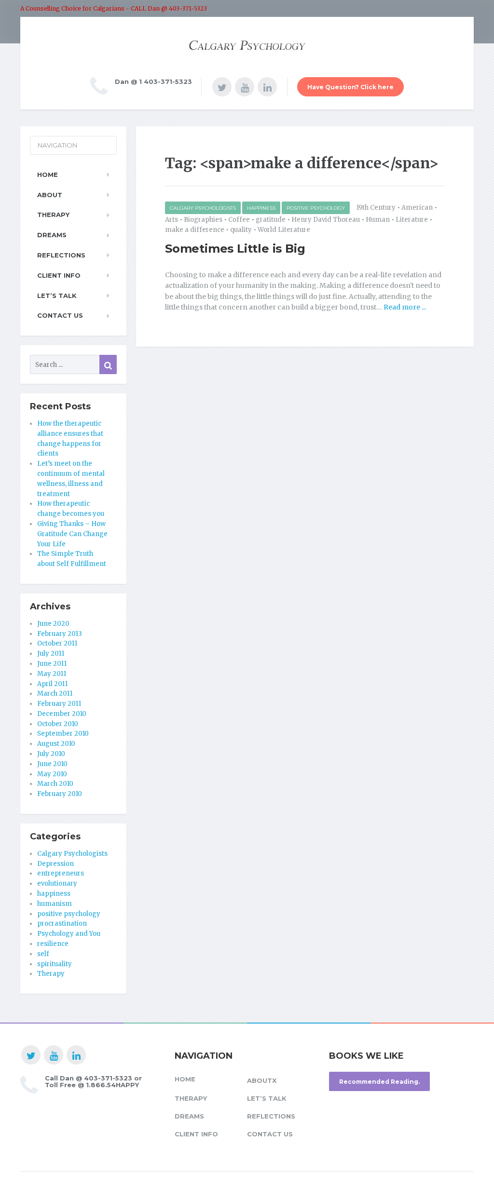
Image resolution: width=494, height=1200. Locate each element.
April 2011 (52, 684)
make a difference (194, 230)
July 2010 (51, 754)
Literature (412, 220)
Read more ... (404, 307)
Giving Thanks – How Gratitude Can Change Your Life (72, 534)
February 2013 (59, 634)
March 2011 (54, 693)
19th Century (376, 207)
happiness (261, 208)
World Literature (284, 230)
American (417, 207)
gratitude (271, 220)
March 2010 (55, 784)
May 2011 (51, 674)
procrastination (62, 923)
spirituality (54, 964)
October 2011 (57, 643)
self (43, 954)
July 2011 (50, 653)
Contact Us (60, 315)
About (49, 195)
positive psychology (316, 208)
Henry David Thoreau (325, 220)
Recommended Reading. (379, 1081)
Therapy (53, 214)
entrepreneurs (60, 873)
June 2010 (52, 764)
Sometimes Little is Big (235, 249)
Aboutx (261, 1080)
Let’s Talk (57, 295)
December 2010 (61, 714)
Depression (55, 864)
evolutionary (57, 883)
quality (241, 230)
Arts (171, 220)
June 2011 (52, 664)
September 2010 (63, 733)
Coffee (239, 220)
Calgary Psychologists (203, 208)
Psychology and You (68, 934)
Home (47, 174)
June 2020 (53, 624)
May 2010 (52, 774)
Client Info (59, 275)
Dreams (52, 235)
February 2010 (59, 794)
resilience (53, 944)
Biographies (203, 220)
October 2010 (57, 724)
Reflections (61, 255)
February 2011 (59, 704)
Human (378, 220)
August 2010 (56, 744)
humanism (54, 904)
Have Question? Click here (350, 87)
